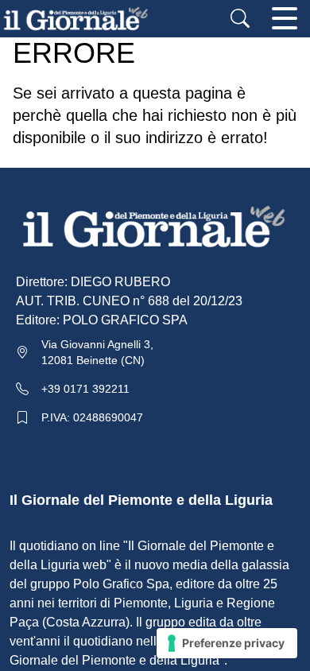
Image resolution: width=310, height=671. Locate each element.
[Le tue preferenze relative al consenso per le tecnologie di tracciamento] (227, 643)
